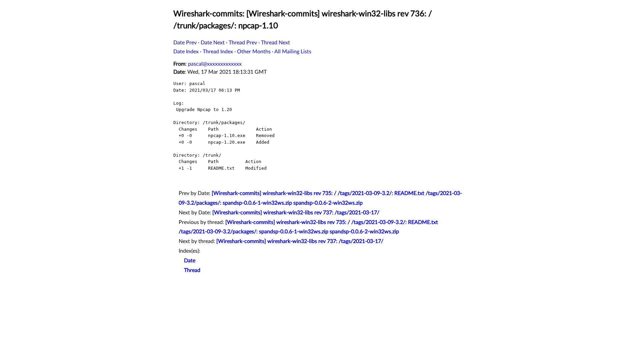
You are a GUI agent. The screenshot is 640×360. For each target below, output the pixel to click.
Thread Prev (243, 42)
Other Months (254, 51)
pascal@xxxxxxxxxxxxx (215, 64)
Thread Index (218, 51)
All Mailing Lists (292, 51)
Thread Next (275, 42)
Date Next (213, 42)
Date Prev (185, 42)
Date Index (186, 51)
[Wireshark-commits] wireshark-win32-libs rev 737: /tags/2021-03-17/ (295, 212)
